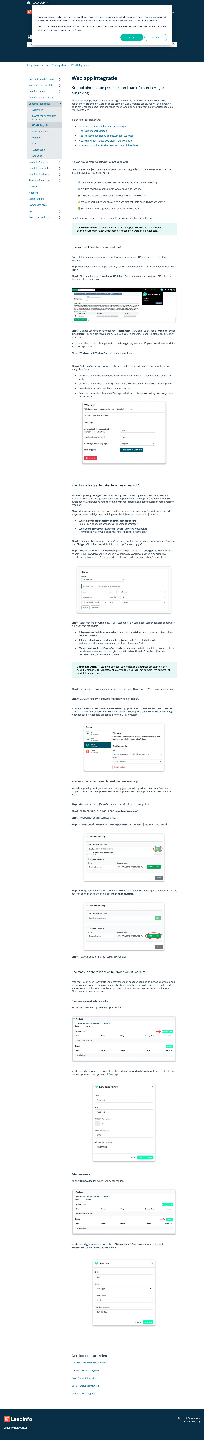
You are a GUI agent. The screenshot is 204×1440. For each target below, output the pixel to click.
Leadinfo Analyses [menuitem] (39, 174)
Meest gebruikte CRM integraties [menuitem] (44, 117)
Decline (155, 37)
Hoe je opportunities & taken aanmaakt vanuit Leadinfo (108, 145)
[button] (60, 79)
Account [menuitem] (33, 192)
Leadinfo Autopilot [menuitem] (39, 162)
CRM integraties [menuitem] (41, 125)
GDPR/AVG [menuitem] (35, 186)
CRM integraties (80, 65)
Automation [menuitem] (38, 149)
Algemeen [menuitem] (37, 109)
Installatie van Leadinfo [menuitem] (41, 79)
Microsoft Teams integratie (85, 1370)
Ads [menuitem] (34, 143)
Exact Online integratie (83, 1378)
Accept (131, 37)
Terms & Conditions (189, 1418)
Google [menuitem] (36, 137)
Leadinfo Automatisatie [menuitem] (41, 97)
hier (141, 393)
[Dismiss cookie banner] (166, 11)
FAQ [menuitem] (31, 211)
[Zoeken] (174, 44)
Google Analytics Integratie (85, 1386)
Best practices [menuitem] (36, 198)
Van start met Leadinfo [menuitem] (41, 85)
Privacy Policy (192, 1421)
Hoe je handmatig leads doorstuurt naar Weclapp (105, 140)
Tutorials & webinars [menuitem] (40, 180)
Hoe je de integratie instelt (93, 131)
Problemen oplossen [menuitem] (40, 217)
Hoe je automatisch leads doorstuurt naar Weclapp (106, 135)
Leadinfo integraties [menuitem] (39, 103)
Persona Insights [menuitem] (38, 205)
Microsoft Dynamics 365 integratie (89, 1362)
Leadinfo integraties (55, 65)
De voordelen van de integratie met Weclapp (103, 126)
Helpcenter (33, 65)
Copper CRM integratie (83, 1393)
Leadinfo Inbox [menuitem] (37, 91)
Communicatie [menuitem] (40, 131)
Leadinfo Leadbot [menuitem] (38, 168)
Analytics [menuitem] (37, 156)
